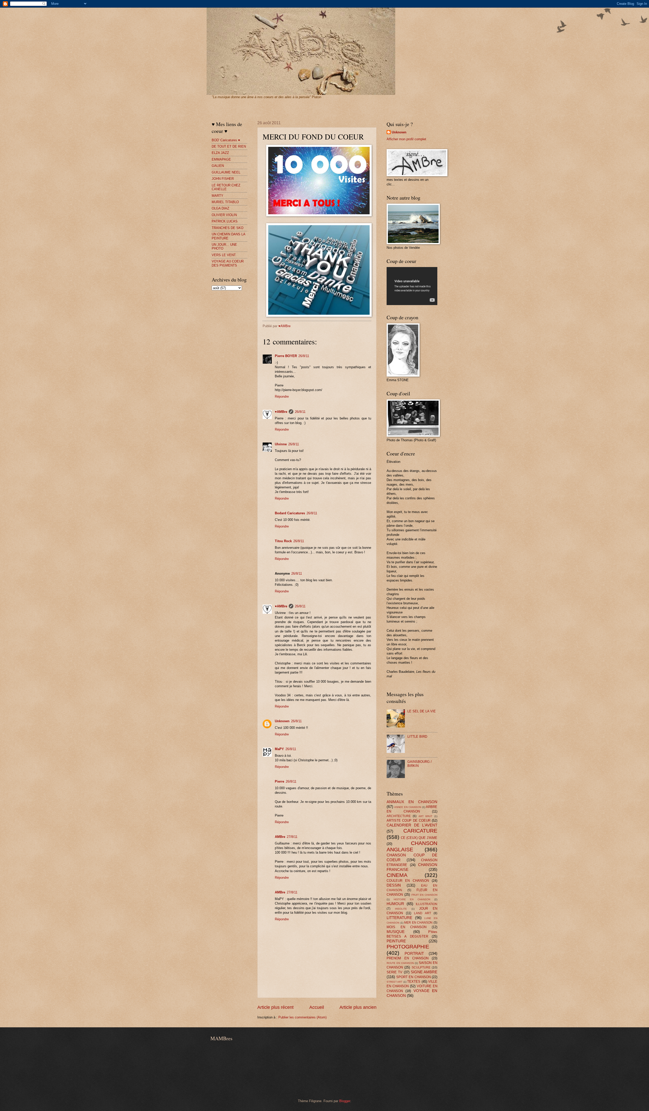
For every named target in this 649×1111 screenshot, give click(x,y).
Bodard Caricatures (290, 513)
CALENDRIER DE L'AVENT (412, 825)
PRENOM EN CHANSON (407, 958)
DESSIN (394, 885)
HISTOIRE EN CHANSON (412, 899)
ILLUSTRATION (426, 904)
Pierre (279, 781)
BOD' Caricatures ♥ (226, 140)
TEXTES (413, 981)
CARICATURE (420, 831)
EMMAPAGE (221, 159)
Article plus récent (275, 1007)
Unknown (282, 721)
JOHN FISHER (223, 179)
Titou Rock (283, 541)
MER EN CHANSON (418, 922)
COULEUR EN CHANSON (408, 881)
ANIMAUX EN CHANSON (412, 802)
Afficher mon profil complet (406, 139)
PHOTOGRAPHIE (408, 946)
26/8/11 (303, 356)
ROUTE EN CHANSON (400, 963)
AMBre (280, 837)
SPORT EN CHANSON (413, 977)
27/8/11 (292, 837)
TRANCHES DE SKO (227, 228)
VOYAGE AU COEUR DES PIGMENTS (228, 263)
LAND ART (422, 913)
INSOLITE (401, 908)
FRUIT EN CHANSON (424, 894)
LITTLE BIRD (417, 736)
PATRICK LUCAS (225, 221)
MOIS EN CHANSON (406, 927)
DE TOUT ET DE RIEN (229, 146)
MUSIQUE (396, 931)
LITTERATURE (399, 917)
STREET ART (394, 981)
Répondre (282, 396)
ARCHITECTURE (399, 816)
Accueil (316, 1007)
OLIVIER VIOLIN (224, 215)
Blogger (344, 1101)
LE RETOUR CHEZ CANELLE (226, 187)
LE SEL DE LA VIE (421, 711)
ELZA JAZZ (220, 153)
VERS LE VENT (224, 255)
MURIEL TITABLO (225, 202)
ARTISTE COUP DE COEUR (408, 820)
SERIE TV (394, 972)
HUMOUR (395, 904)
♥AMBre (281, 412)
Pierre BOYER (286, 356)
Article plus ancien (357, 1007)
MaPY (279, 749)
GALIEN (218, 166)
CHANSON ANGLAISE (412, 846)
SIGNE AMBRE (424, 972)
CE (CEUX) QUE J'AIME (419, 838)
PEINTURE (396, 941)
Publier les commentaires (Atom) (302, 1017)
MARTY (217, 196)
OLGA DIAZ (220, 208)
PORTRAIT (414, 953)
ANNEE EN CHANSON (407, 807)
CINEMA (397, 875)
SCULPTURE (421, 967)
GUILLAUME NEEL (226, 172)
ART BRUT (425, 816)
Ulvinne (281, 444)
